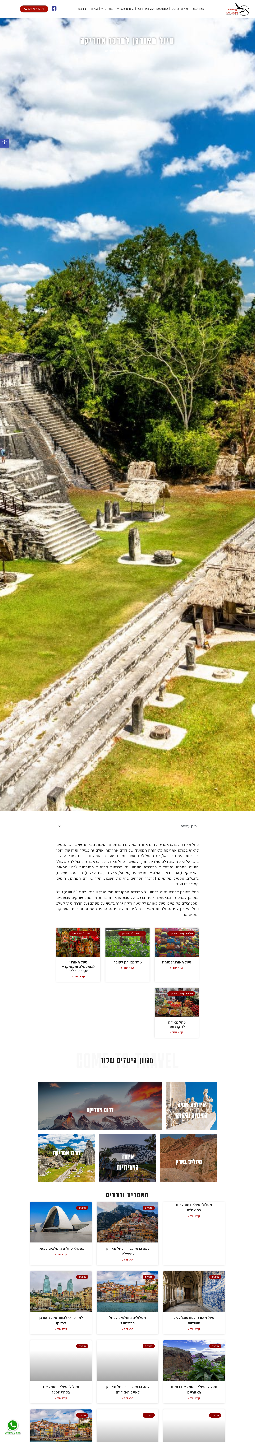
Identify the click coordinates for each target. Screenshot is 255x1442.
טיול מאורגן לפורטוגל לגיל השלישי (194, 1320)
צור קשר (81, 9)
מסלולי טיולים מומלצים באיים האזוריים (194, 1389)
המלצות (94, 9)
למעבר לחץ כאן (192, 1106)
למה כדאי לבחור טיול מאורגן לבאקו (61, 1320)
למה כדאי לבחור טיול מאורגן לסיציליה (127, 1251)
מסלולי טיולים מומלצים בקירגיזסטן (61, 1389)
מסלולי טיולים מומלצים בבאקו (60, 1248)
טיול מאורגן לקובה (127, 962)
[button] (4, 143)
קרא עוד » (176, 967)
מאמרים (109, 9)
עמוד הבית (198, 9)
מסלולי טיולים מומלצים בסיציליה (194, 1207)
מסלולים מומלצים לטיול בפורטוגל (127, 1320)
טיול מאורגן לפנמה (176, 962)
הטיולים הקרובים (180, 9)
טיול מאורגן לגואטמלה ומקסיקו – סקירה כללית (78, 967)
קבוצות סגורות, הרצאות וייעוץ (152, 9)
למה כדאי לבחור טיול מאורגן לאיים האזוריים (127, 1389)
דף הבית (145, 50)
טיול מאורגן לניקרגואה (177, 1024)
